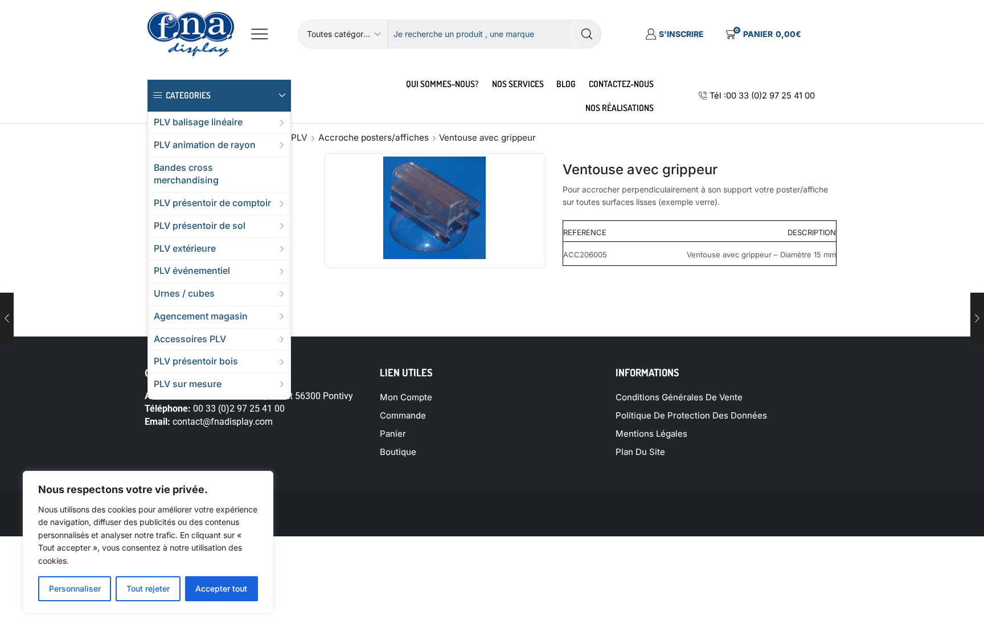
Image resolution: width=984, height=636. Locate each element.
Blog (566, 83)
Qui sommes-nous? (442, 83)
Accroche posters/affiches (373, 137)
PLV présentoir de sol (199, 225)
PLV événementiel (192, 270)
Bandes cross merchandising (186, 174)
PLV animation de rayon (205, 144)
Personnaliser (75, 588)
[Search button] (587, 34)
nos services (518, 83)
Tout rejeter (148, 588)
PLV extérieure (185, 248)
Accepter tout (221, 588)
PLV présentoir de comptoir (212, 203)
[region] (148, 542)
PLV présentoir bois (196, 361)
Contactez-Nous (621, 83)
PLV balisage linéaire (198, 122)
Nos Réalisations (619, 107)
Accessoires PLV (190, 339)
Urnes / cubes (184, 293)
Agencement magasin (201, 316)
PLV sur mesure (188, 384)
